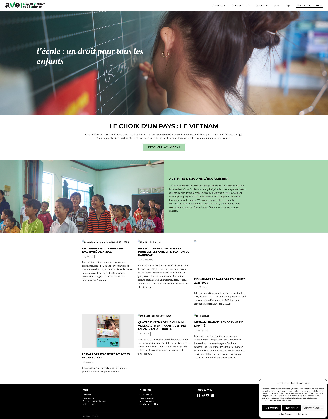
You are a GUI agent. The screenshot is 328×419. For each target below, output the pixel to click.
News (277, 5)
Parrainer (87, 395)
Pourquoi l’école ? (241, 5)
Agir (288, 5)
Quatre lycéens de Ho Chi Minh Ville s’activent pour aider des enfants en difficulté (162, 325)
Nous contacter (146, 398)
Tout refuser (292, 408)
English (96, 416)
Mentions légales (300, 414)
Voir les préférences (313, 408)
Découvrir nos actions (164, 147)
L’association (219, 5)
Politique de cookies (285, 414)
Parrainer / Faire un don (309, 5)
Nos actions (262, 5)
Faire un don (88, 398)
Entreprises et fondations (94, 401)
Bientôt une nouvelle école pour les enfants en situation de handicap (163, 252)
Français (86, 416)
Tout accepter (271, 408)
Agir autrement (89, 404)
